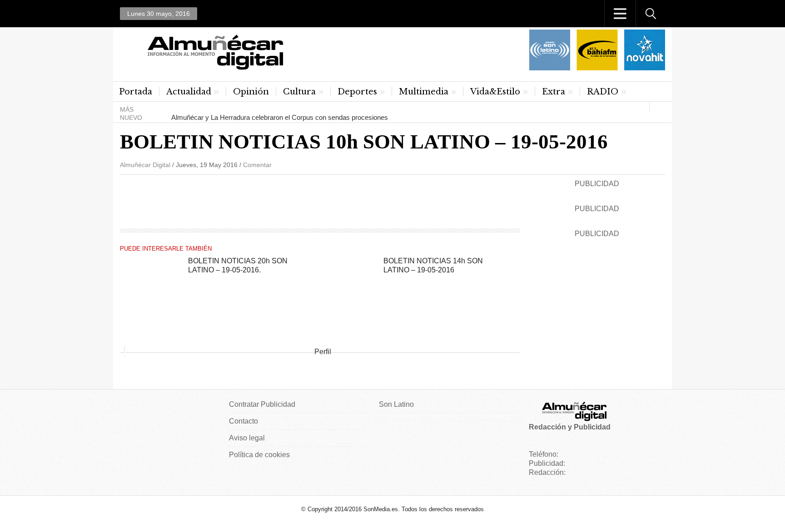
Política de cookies (259, 455)
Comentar (257, 164)
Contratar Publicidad (262, 404)
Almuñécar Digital (145, 164)
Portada (135, 92)
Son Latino (396, 404)
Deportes (357, 92)
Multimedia (423, 92)
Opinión (251, 92)
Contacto (243, 421)
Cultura (299, 92)
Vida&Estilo (495, 92)
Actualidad (188, 92)
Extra (553, 92)
